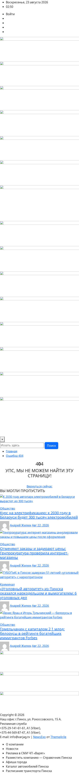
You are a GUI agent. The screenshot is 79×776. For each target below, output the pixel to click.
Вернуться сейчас (39, 486)
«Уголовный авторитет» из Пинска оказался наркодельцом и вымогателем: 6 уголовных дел (38, 593)
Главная (11, 451)
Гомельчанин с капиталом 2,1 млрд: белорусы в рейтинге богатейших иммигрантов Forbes (32, 633)
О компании (15, 744)
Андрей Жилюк (20, 525)
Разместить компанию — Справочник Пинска (39, 758)
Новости (12, 749)
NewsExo (39, 737)
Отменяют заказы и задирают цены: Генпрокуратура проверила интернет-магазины (34, 553)
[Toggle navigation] (5, 431)
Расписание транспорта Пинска (29, 771)
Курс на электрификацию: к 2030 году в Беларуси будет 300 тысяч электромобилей (39, 515)
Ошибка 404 (14, 456)
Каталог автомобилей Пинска (27, 766)
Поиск (51, 446)
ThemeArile (58, 737)
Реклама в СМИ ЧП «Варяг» (25, 753)
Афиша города (16, 762)
